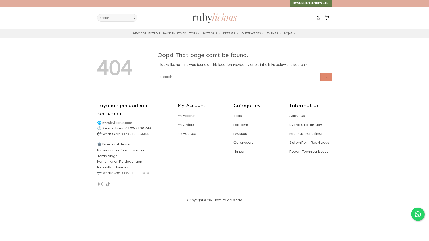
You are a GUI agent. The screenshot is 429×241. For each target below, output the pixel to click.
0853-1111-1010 (135, 173)
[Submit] (134, 18)
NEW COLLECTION (146, 33)
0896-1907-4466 (135, 134)
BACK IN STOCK (174, 33)
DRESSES (229, 33)
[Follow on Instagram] (100, 184)
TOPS (193, 33)
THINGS (272, 33)
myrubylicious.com (117, 123)
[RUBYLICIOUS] (214, 17)
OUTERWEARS (251, 33)
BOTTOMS (210, 33)
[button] (318, 17)
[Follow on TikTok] (107, 184)
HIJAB (288, 33)
